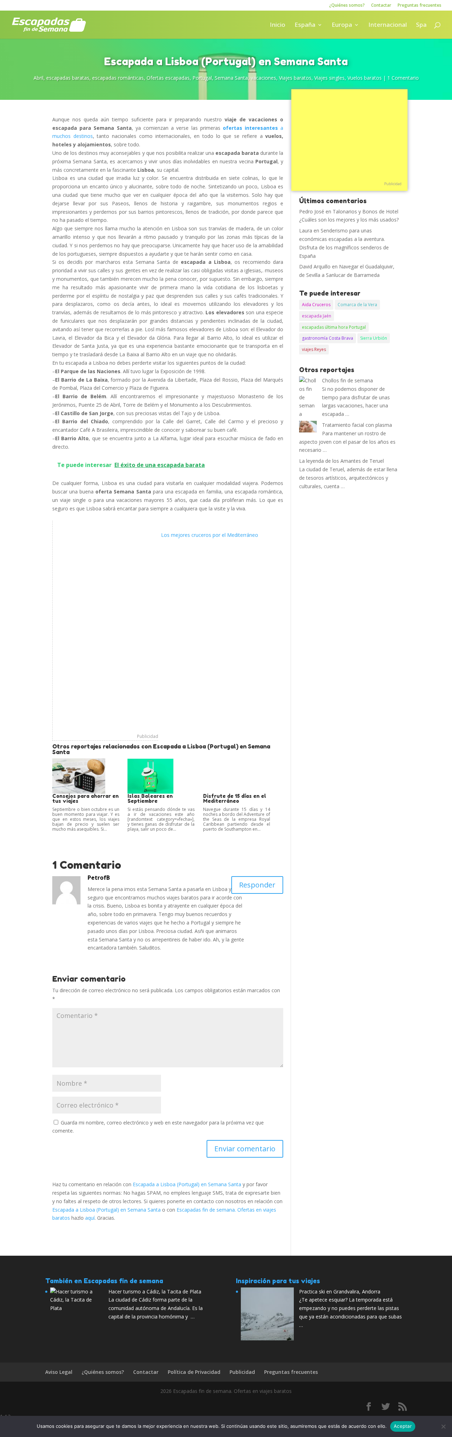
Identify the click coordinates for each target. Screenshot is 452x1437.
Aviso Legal (58, 1372)
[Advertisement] (105, 626)
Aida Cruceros (316, 305)
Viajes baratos (295, 77)
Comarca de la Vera (357, 305)
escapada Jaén (316, 316)
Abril (38, 77)
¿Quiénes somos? (347, 5)
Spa (421, 25)
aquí (90, 1217)
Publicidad (147, 736)
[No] (443, 1426)
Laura (305, 230)
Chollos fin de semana (347, 380)
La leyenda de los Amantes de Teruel (341, 460)
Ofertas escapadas (168, 77)
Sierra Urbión (373, 338)
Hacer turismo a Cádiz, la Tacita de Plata (154, 1291)
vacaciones (263, 77)
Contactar (381, 5)
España (305, 25)
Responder (257, 885)
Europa (342, 25)
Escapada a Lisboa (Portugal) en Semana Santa (187, 1184)
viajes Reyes (314, 349)
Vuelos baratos (364, 77)
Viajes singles (329, 77)
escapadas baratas (67, 77)
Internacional (387, 25)
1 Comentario (403, 77)
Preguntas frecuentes (419, 5)
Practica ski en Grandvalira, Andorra (339, 1291)
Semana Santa (231, 77)
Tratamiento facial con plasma (357, 425)
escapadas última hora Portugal (334, 327)
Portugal (202, 77)
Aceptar (403, 1426)
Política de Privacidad (194, 1372)
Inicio (277, 25)
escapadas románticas (118, 77)
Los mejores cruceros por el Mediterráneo (209, 535)
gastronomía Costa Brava (327, 338)
